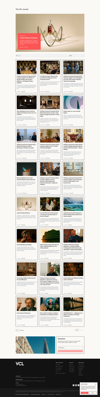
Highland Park (80, 374)
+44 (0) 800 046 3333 (19, 384)
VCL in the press (72, 369)
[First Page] (70, 330)
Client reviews (71, 368)
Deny (93, 392)
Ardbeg (79, 371)
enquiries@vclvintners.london (21, 385)
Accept (84, 392)
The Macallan (80, 368)
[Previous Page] (73, 330)
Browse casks (80, 364)
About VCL (71, 364)
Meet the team (71, 366)
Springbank (80, 369)
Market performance (59, 366)
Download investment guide (60, 373)
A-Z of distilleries (81, 366)
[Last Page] (83, 330)
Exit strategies (58, 369)
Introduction (58, 364)
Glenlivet (80, 373)
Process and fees (59, 368)
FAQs (57, 371)
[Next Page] (80, 330)
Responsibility (71, 371)
